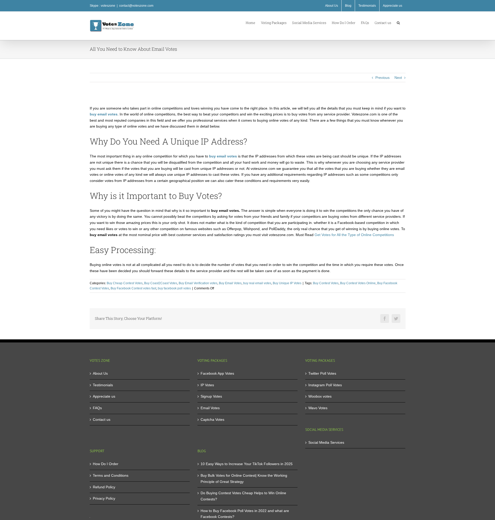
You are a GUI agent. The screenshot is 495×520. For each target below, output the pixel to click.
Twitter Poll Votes (322, 373)
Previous (382, 78)
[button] (398, 22)
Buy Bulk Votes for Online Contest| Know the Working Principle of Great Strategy (244, 478)
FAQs (97, 408)
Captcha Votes (212, 419)
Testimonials (103, 385)
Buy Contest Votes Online (358, 283)
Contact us (101, 419)
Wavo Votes (317, 408)
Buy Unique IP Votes (287, 283)
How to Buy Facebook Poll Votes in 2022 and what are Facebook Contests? (245, 514)
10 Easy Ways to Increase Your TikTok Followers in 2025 (247, 464)
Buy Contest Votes (326, 283)
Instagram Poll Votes (325, 385)
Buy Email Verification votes (198, 283)
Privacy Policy (104, 498)
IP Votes (207, 385)
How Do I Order (105, 464)
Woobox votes (320, 396)
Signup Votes (211, 396)
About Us (100, 373)
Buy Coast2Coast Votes (160, 283)
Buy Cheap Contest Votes (125, 283)
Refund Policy (104, 487)
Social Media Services (326, 442)
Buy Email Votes (230, 283)
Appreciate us (104, 396)
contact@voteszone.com (136, 5)
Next (398, 78)
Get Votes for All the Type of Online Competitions (354, 235)
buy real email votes (257, 283)
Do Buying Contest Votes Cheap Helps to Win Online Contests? (243, 496)
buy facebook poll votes (174, 288)
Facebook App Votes (217, 373)
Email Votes (210, 408)
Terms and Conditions (110, 475)
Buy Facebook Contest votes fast (133, 288)
